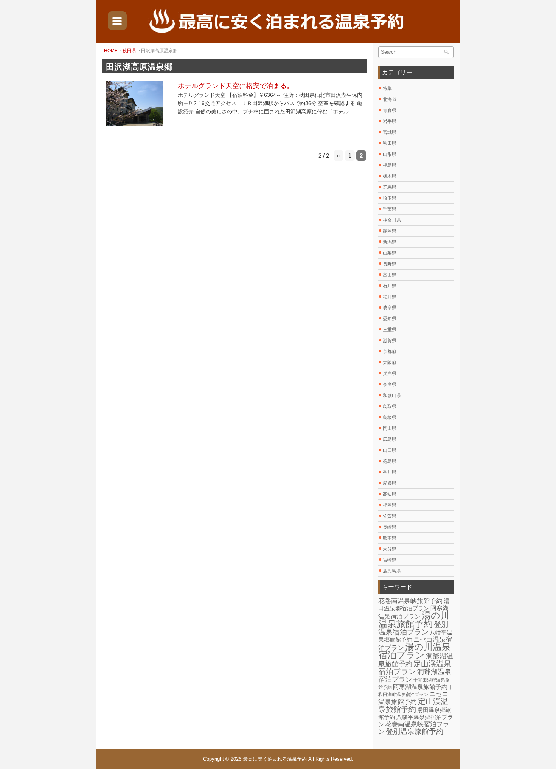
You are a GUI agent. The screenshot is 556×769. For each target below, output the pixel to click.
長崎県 (389, 527)
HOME (111, 50)
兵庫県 (389, 373)
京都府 (389, 351)
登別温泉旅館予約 (414, 731)
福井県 (389, 296)
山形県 (389, 154)
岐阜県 (389, 307)
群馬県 (389, 187)
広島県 (389, 439)
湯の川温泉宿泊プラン (414, 651)
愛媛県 (389, 483)
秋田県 (129, 50)
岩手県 (389, 121)
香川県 (389, 472)
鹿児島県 (392, 571)
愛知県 (389, 318)
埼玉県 (389, 198)
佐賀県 (389, 516)
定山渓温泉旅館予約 (413, 705)
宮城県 (389, 132)
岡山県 (389, 428)
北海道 (389, 99)
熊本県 (389, 538)
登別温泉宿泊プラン (413, 628)
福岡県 (389, 505)
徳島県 (389, 461)
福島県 (389, 165)
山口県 (389, 450)
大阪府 (389, 362)
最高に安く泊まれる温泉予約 (275, 759)
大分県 (389, 549)
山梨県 (389, 253)
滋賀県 (389, 340)
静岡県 (389, 231)
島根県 (389, 417)
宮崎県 (389, 560)
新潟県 (389, 242)
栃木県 (389, 176)
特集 (387, 88)
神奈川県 (392, 220)
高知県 (389, 494)
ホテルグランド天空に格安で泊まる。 (236, 86)
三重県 (389, 329)
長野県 (389, 264)
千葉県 (389, 209)
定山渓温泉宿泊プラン (414, 667)
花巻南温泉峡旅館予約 (410, 601)
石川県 (389, 285)
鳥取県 (389, 406)
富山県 (389, 275)
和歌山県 (392, 395)
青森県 (389, 110)
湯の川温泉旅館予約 (413, 619)
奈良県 (389, 384)
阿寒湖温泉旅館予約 (420, 687)
